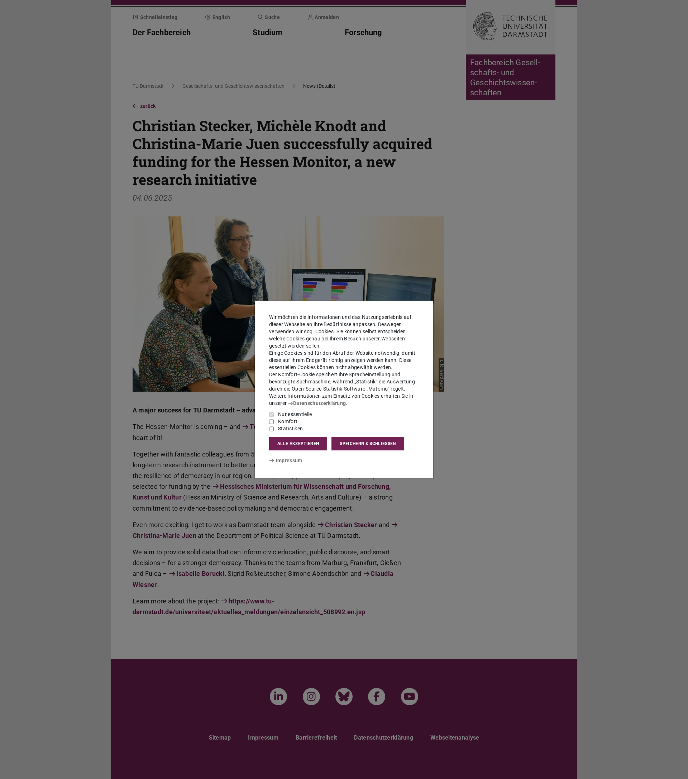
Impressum (289, 460)
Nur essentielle (295, 414)
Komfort (287, 421)
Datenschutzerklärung (319, 403)
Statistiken (290, 428)
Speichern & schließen (368, 443)
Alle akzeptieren (298, 443)
